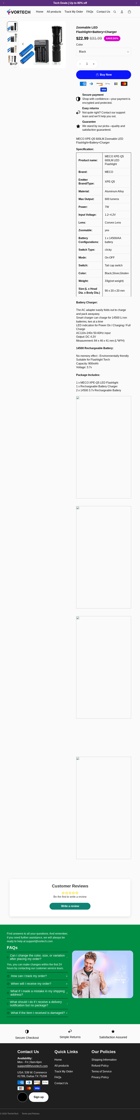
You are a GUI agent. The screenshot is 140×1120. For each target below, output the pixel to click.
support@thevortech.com (32, 1066)
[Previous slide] (22, 44)
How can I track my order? (29, 976)
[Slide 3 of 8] (12, 49)
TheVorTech (12, 1113)
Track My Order (63, 1071)
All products (61, 1065)
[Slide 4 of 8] (12, 60)
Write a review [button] (70, 906)
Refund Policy (100, 1065)
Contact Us (61, 1083)
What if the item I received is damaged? (38, 1013)
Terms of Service (102, 1071)
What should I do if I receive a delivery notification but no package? (36, 1003)
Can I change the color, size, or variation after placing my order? (37, 957)
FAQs (57, 1077)
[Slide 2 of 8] (12, 38)
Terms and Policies (30, 1113)
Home (58, 1059)
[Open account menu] (122, 12)
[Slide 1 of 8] (12, 27)
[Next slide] (63, 44)
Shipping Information (104, 1059)
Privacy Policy (100, 1077)
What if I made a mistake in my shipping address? (37, 992)
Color (79, 44)
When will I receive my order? (31, 983)
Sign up (39, 1097)
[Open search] (114, 12)
